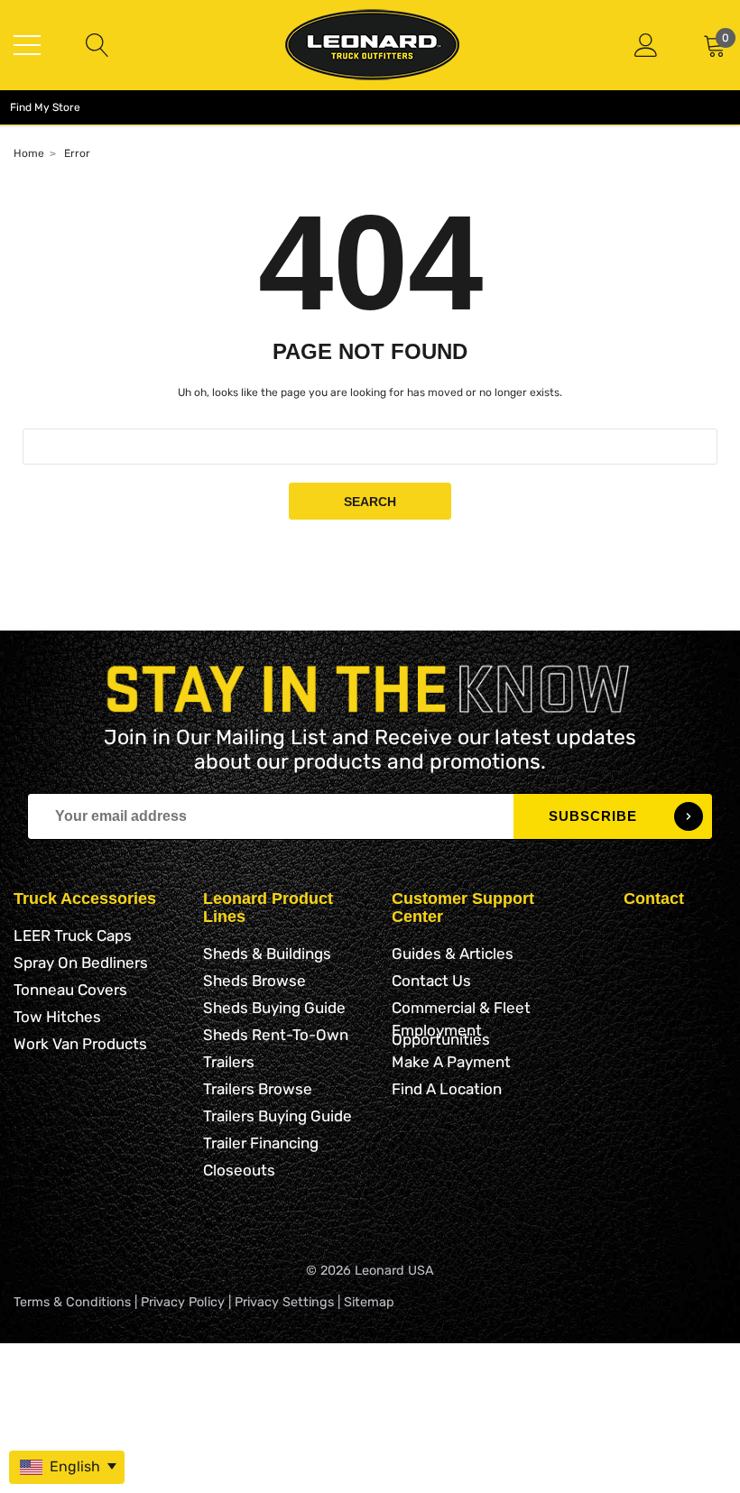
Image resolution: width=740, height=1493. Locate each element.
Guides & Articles (452, 953)
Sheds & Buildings (267, 953)
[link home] (372, 44)
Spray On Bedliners (81, 962)
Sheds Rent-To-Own (275, 1034)
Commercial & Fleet (461, 1007)
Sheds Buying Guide (274, 1007)
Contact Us (431, 980)
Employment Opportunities (441, 1035)
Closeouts (239, 1170)
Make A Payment (451, 1061)
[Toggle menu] (27, 45)
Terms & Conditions (72, 1302)
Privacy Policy (183, 1302)
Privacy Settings (284, 1302)
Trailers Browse (257, 1088)
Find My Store (45, 107)
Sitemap (369, 1302)
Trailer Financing (261, 1142)
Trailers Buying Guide (277, 1115)
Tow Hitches (57, 1016)
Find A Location (447, 1088)
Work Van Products (80, 1043)
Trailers (228, 1061)
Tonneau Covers (70, 989)
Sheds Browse (254, 980)
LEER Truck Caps (73, 935)
